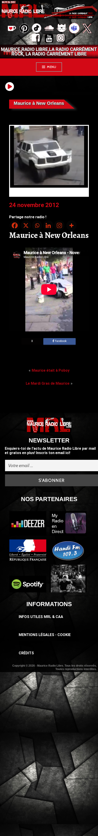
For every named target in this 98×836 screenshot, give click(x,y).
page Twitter (87, 28)
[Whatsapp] (37, 225)
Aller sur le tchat (62, 28)
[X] (26, 225)
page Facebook (36, 39)
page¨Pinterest (24, 27)
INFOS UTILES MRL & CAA (41, 617)
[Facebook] (15, 225)
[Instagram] (59, 225)
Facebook (60, 341)
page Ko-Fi (11, 28)
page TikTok (36, 28)
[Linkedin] (48, 225)
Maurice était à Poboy (51, 370)
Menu (51, 67)
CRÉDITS (26, 653)
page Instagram (62, 39)
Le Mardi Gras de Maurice (48, 383)
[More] (71, 225)
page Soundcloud (49, 28)
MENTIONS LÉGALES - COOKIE (45, 635)
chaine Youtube (49, 39)
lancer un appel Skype (74, 28)
